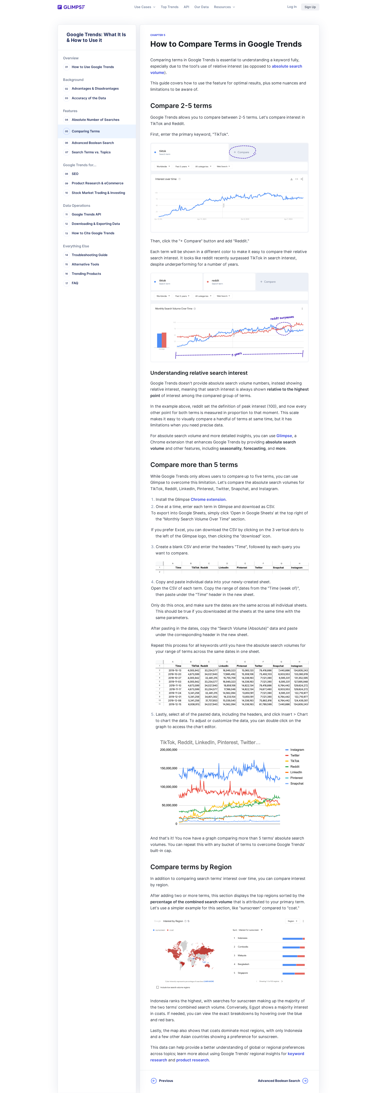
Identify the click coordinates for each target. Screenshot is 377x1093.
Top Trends (169, 7)
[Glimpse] (71, 7)
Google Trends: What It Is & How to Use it (96, 37)
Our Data (201, 7)
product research (192, 1060)
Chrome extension (208, 499)
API (186, 7)
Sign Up (310, 7)
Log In (292, 7)
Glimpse (284, 435)
